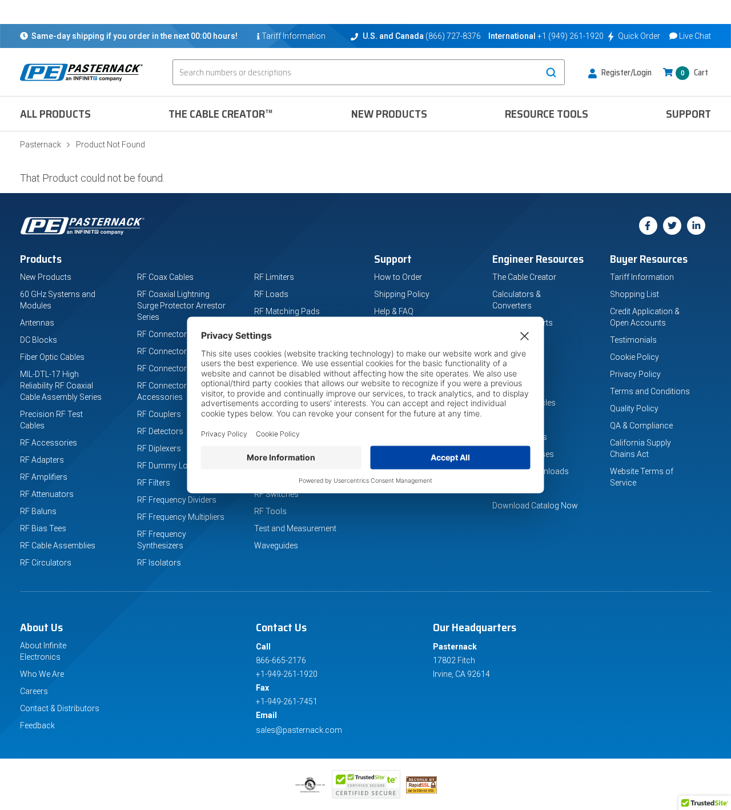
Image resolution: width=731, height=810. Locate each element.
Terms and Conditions (650, 391)
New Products (389, 114)
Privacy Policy (635, 374)
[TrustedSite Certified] (366, 784)
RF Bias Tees (43, 528)
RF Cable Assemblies (57, 545)
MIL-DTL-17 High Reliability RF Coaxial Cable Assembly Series (61, 386)
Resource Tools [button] (546, 114)
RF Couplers (159, 414)
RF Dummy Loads (169, 465)
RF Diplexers (159, 448)
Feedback (37, 725)
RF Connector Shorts (175, 351)
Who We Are (42, 674)
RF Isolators (159, 562)
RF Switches (276, 494)
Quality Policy (634, 408)
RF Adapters (42, 459)
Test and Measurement (295, 528)
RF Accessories (48, 442)
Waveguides (276, 545)
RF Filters (153, 482)
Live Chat (695, 36)
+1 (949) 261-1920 (570, 36)
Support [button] (688, 114)
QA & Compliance (641, 425)
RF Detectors (160, 431)
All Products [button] (55, 114)
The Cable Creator (524, 277)
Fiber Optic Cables (52, 357)
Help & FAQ (393, 311)
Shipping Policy (401, 294)
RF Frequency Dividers (176, 499)
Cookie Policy (634, 357)
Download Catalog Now (535, 505)
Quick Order (639, 36)
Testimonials (633, 339)
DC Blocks (38, 339)
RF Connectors (164, 368)
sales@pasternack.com (299, 730)
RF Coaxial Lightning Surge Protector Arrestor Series (181, 306)
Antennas (37, 322)
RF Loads (271, 294)
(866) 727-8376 (453, 36)
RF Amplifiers (43, 477)
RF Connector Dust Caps (181, 334)
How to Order (398, 277)
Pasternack (40, 144)
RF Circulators (45, 562)
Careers (34, 691)
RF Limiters (274, 277)
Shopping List (634, 294)
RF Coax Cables (165, 277)
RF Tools (270, 511)
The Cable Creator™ (220, 114)
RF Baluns (38, 511)
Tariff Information (642, 277)
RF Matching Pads (287, 311)
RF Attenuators (47, 494)
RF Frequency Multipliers (180, 517)
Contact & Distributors (59, 708)
